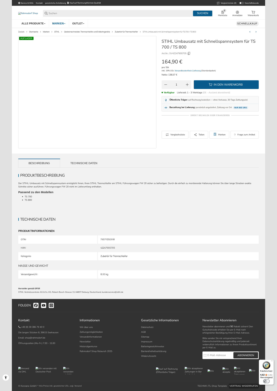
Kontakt (39, 3)
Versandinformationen (91, 336)
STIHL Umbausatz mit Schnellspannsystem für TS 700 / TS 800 (169, 32)
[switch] (266, 381)
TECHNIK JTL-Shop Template (212, 385)
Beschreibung (39, 163)
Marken (46, 32)
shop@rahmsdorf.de (35, 337)
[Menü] (272, 362)
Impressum (146, 341)
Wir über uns (86, 327)
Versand (78, 386)
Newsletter (85, 341)
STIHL (56, 32)
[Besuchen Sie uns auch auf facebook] (35, 305)
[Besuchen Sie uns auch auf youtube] (43, 305)
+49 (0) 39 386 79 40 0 (32, 327)
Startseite (33, 32)
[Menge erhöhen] (187, 84)
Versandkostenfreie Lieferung (188, 70)
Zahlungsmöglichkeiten (91, 332)
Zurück (21, 32)
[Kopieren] (189, 53)
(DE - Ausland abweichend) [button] (216, 92)
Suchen (202, 13)
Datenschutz (147, 327)
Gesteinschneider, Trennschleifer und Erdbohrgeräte (87, 32)
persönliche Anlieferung (55, 3)
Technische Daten (83, 163)
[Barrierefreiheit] (6, 377)
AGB (143, 332)
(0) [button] (228, 3)
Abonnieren (245, 355)
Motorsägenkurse (88, 346)
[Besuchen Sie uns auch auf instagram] (51, 305)
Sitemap (145, 336)
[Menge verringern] (165, 84)
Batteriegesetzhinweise (152, 346)
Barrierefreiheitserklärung (153, 351)
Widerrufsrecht (148, 356)
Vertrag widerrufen (244, 385)
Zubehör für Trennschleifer (126, 32)
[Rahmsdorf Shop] (28, 13)
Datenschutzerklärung (213, 341)
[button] (256, 305)
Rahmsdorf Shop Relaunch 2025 (96, 351)
